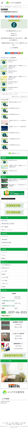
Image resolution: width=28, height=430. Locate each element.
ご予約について (4, 283)
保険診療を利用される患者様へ (8, 223)
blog (21, 424)
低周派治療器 (4, 239)
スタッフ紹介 (4, 271)
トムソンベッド (4, 236)
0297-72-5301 (18, 324)
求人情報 (3, 286)
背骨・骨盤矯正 (4, 226)
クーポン (3, 255)
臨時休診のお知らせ (4, 9)
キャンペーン (4, 252)
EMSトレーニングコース (6, 229)
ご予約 (13, 424)
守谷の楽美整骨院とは (6, 264)
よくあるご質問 (4, 277)
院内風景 (3, 274)
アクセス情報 (4, 280)
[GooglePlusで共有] (12, 16)
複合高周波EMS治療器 (6, 242)
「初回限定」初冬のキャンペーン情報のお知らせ (18, 96)
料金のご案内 (4, 220)
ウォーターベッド (5, 245)
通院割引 (3, 258)
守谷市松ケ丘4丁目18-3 (5, 401)
